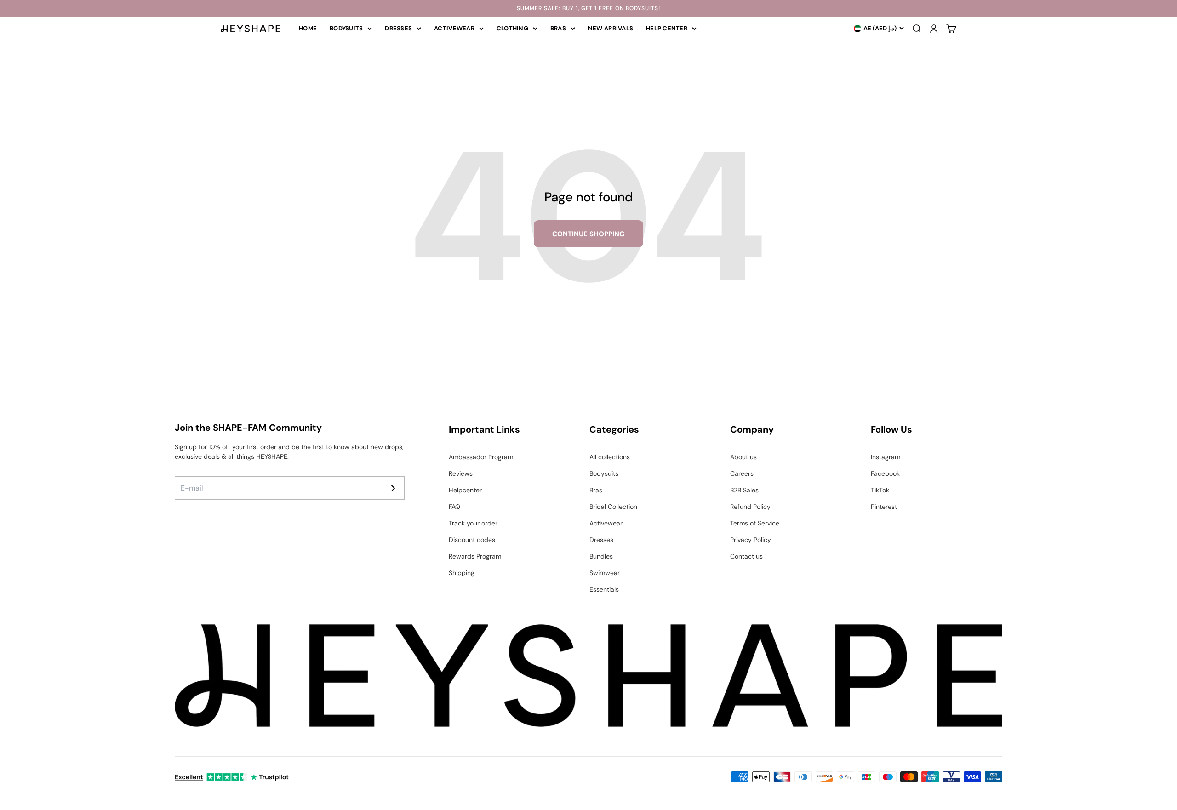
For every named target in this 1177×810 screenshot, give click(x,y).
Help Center (666, 28)
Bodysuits (346, 28)
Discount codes (472, 540)
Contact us (746, 556)
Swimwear (604, 573)
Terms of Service (754, 523)
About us (743, 457)
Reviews (461, 473)
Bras (558, 28)
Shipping (461, 573)
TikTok (880, 490)
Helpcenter (465, 490)
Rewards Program (475, 556)
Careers (742, 473)
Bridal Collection (613, 506)
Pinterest (884, 506)
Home (308, 28)
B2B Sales (744, 490)
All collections (609, 457)
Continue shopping (588, 234)
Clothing (512, 28)
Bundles (601, 556)
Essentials (604, 589)
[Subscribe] (393, 488)
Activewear (454, 28)
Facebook (885, 473)
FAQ (454, 506)
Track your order (473, 523)
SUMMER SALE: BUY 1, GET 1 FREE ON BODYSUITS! (588, 8)
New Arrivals (610, 28)
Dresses (398, 28)
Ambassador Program (481, 457)
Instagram (885, 457)
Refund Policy (750, 506)
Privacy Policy (750, 540)
